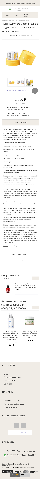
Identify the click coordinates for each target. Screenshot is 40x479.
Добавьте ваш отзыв (25, 36)
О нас (6, 374)
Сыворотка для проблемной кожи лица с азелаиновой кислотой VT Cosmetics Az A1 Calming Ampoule (25, 285)
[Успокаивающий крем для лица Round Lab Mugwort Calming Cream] (29, 321)
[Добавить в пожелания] (35, 90)
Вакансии (8, 384)
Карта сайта (6, 465)
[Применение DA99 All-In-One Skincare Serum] (20, 82)
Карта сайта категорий (21, 464)
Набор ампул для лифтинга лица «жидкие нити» (18, 129)
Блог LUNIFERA (21, 433)
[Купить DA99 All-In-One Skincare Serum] (11, 82)
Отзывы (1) (13, 36)
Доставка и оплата (11, 401)
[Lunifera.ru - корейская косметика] (20, 10)
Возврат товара (10, 407)
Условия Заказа (7, 464)
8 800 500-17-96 (13, 451)
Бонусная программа (12, 377)
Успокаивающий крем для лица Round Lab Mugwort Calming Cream (29, 334)
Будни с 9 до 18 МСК (28, 451)
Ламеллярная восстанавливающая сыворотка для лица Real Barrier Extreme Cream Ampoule (10, 335)
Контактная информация (14, 404)
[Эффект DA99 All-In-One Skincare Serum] (29, 82)
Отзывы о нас (9, 381)
